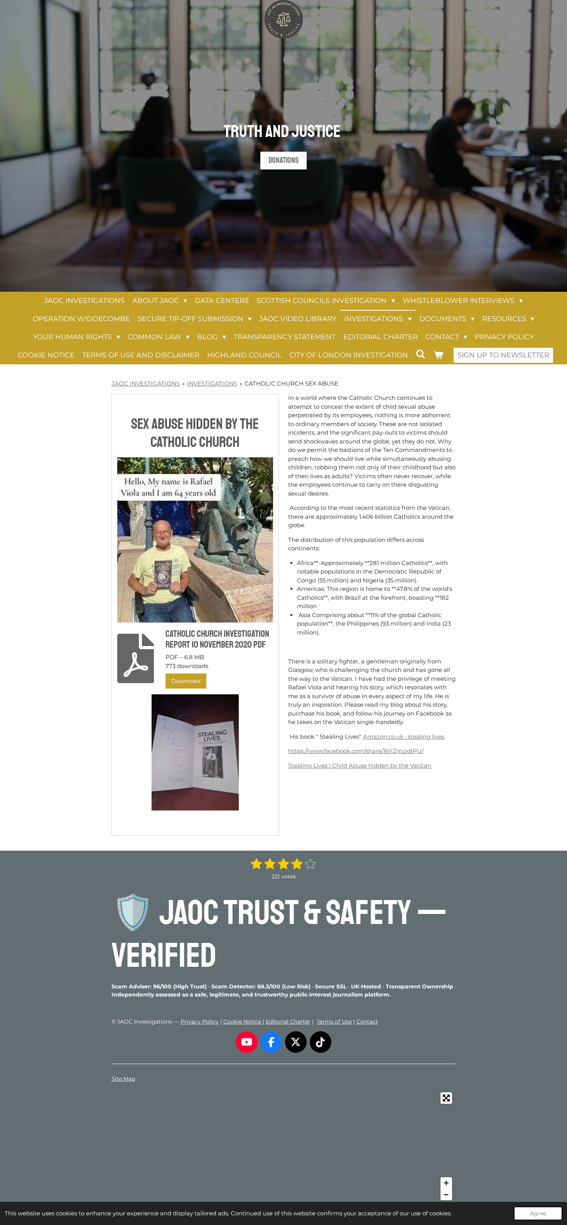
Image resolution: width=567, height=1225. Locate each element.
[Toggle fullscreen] (446, 1098)
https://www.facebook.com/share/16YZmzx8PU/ (356, 751)
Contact (367, 1021)
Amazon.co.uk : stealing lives (403, 736)
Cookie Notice (243, 1021)
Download (186, 681)
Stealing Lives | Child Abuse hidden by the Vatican (359, 765)
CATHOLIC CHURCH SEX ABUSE (291, 383)
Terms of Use (334, 1021)
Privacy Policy (200, 1021)
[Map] (283, 1146)
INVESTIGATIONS (212, 383)
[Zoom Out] (446, 1194)
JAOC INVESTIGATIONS (145, 383)
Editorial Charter (288, 1021)
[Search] (420, 354)
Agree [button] (538, 1213)
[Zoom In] (446, 1183)
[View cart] (438, 355)
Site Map (123, 1078)
